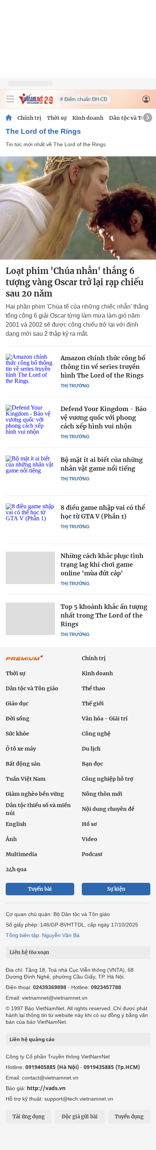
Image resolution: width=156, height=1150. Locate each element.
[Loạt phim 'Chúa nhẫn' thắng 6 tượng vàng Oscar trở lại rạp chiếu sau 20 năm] (78, 208)
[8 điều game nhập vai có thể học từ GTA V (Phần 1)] (30, 519)
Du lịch (91, 748)
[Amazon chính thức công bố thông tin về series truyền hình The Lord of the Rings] (30, 370)
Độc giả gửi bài (80, 1116)
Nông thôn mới (102, 794)
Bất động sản (23, 763)
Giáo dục (17, 703)
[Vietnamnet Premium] (25, 661)
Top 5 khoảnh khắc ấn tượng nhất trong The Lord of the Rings (104, 615)
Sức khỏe (17, 733)
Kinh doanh (87, 118)
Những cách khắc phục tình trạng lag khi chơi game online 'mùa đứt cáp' (102, 564)
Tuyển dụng (129, 1116)
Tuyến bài (40, 889)
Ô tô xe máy (21, 748)
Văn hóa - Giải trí (105, 718)
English (16, 824)
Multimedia (21, 854)
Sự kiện (116, 889)
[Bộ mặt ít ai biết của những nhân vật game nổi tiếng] (30, 472)
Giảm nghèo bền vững (35, 794)
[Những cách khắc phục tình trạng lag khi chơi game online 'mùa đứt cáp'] (30, 568)
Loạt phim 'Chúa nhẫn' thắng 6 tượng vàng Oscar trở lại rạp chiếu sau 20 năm (75, 282)
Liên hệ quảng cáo (32, 1039)
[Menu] (10, 99)
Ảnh (11, 839)
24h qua (16, 869)
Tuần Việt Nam (25, 778)
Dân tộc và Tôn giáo (32, 688)
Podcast (92, 854)
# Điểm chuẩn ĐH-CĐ (83, 99)
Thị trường (75, 385)
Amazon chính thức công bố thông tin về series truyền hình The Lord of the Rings (103, 366)
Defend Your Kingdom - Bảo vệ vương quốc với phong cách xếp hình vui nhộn (104, 417)
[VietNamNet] (9, 118)
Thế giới (93, 703)
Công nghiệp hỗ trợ (107, 778)
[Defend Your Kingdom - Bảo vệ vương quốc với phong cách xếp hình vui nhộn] (30, 421)
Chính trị (29, 118)
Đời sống (18, 718)
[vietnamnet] (36, 102)
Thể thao (93, 688)
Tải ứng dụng (28, 1116)
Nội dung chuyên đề (108, 809)
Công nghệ (96, 733)
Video (89, 839)
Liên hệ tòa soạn (29, 952)
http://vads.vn (46, 1088)
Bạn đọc (92, 763)
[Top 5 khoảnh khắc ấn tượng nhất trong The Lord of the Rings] (30, 619)
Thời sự (57, 118)
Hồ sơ (89, 824)
